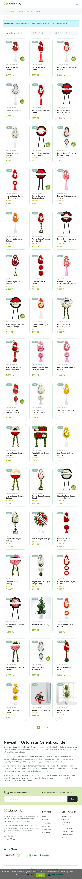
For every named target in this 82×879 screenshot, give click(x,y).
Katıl (72, 799)
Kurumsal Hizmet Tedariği (67, 836)
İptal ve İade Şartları (69, 831)
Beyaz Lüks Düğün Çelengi (13, 540)
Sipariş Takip (46, 829)
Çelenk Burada (9, 11)
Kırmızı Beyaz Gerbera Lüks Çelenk (41, 240)
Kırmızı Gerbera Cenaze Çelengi (63, 111)
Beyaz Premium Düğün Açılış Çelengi (41, 583)
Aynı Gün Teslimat (11, 64)
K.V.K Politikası (67, 828)
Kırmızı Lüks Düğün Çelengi (64, 668)
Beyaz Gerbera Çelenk (15, 110)
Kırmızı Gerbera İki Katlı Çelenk (64, 540)
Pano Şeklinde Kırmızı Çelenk (40, 454)
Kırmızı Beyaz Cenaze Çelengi (15, 454)
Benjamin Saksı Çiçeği (40, 624)
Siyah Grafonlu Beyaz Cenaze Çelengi (66, 497)
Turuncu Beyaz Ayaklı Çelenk (40, 325)
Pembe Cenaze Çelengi (12, 583)
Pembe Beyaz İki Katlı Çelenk (66, 368)
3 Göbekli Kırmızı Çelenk (38, 283)
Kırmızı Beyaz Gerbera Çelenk (66, 68)
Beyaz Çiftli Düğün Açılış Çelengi (39, 668)
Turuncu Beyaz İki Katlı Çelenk (66, 625)
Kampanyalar (47, 826)
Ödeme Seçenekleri (49, 823)
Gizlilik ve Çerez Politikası (67, 823)
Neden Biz (45, 820)
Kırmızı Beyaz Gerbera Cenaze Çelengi (41, 154)
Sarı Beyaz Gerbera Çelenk (65, 454)
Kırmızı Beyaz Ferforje (41, 539)
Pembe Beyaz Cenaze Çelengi (15, 625)
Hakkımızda (46, 816)
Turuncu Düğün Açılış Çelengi (14, 240)
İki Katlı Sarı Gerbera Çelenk (14, 711)
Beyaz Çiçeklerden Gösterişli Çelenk (39, 411)
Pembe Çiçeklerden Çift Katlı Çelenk (40, 368)
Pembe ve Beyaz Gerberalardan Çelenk (66, 283)
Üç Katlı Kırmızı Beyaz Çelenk (66, 583)
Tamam (40, 875)
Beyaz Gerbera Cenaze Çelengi (63, 325)
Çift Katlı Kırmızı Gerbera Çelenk (12, 411)
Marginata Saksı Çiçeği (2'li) (64, 711)
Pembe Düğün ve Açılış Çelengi (66, 197)
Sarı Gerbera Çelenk (65, 410)
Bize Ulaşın (46, 833)
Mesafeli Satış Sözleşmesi (66, 818)
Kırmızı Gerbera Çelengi (38, 68)
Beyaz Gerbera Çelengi (12, 154)
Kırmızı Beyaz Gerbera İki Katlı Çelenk (66, 154)
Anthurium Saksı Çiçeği (41, 710)
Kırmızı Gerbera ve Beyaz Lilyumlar (13, 368)
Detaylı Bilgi (30, 875)
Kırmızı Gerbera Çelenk (12, 68)
